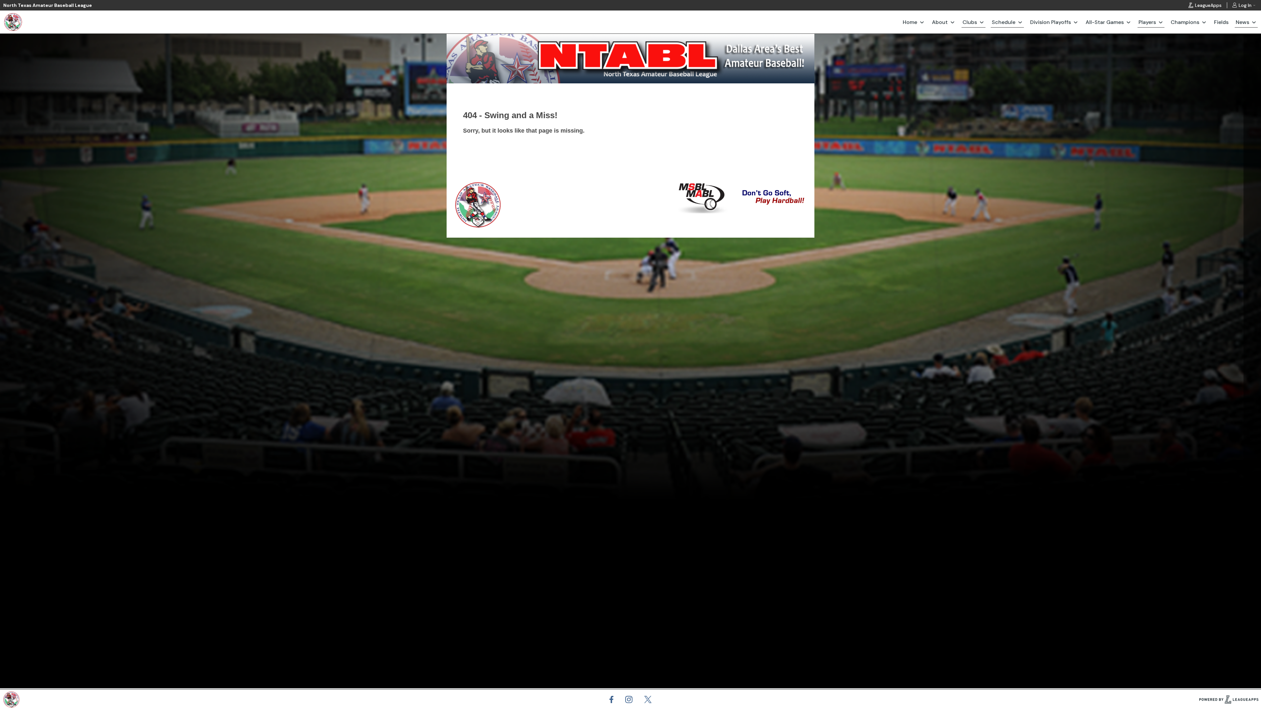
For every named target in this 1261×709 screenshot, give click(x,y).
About (940, 22)
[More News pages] (1254, 22)
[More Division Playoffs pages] (1075, 22)
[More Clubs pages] (981, 22)
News (1242, 22)
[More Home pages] (922, 22)
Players (1147, 22)
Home (910, 22)
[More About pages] (952, 22)
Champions (1185, 22)
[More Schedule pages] (1020, 22)
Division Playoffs (1050, 22)
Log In (1245, 5)
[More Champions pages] (1204, 22)
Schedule (1003, 22)
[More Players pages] (1160, 22)
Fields (1221, 22)
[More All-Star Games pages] (1128, 22)
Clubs (969, 22)
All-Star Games (1105, 22)
